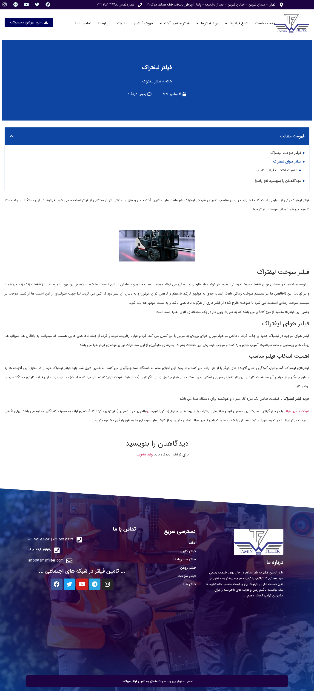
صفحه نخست (265, 23)
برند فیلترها (209, 23)
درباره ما (104, 23)
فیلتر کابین (188, 551)
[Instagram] (4, 4)
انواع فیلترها (239, 23)
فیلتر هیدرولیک (184, 559)
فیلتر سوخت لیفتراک (285, 153)
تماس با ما (83, 23)
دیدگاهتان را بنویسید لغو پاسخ (278, 181)
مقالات (122, 23)
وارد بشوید (145, 454)
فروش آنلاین (143, 23)
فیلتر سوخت (186, 576)
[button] (11, 136)
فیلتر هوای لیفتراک (287, 161)
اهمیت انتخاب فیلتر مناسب (276, 170)
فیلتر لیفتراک (157, 67)
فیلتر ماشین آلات (176, 23)
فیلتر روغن (188, 567)
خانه (168, 81)
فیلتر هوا (189, 584)
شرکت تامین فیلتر (297, 411)
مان (149, 411)
